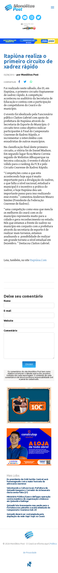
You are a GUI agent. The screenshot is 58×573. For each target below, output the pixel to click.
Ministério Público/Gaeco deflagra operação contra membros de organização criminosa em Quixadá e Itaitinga (28, 498)
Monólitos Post (20, 7)
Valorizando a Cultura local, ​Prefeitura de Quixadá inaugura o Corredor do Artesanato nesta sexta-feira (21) (28, 490)
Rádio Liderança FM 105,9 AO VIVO (29, 28)
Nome (7, 301)
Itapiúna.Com (38, 260)
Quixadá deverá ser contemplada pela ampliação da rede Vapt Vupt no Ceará (25, 515)
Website (8, 320)
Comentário (10, 330)
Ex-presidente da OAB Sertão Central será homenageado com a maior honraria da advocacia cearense (27, 481)
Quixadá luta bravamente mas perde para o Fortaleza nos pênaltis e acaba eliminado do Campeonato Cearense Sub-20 (28, 507)
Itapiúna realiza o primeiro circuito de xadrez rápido (28, 61)
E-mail (7, 310)
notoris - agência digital (29, 564)
